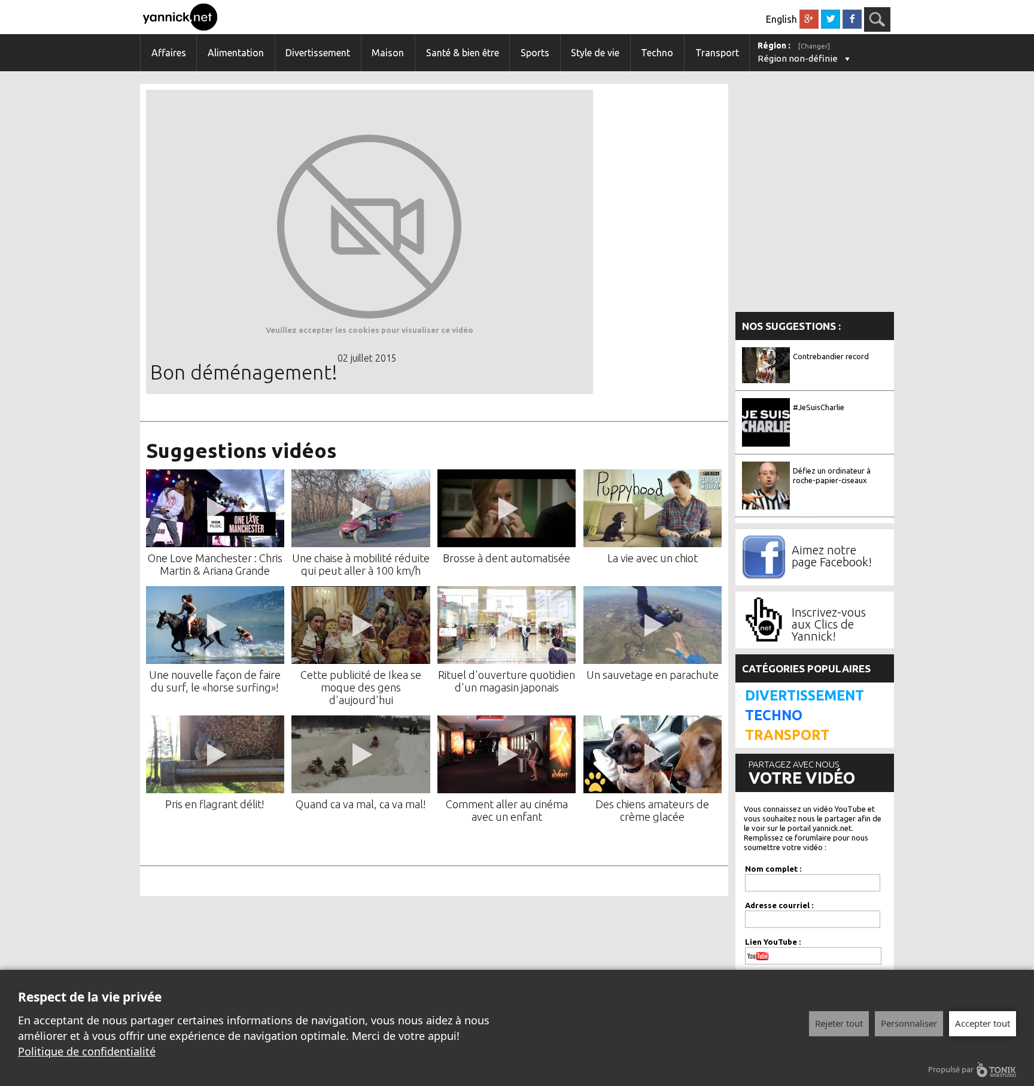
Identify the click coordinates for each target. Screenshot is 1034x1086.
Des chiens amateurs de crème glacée (652, 810)
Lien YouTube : (773, 942)
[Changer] (814, 46)
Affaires (168, 52)
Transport (717, 52)
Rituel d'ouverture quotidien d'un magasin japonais (506, 681)
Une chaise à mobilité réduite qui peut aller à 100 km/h (361, 564)
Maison (388, 52)
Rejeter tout (839, 1023)
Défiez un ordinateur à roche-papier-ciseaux (832, 475)
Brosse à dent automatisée (506, 558)
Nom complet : (773, 868)
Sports (535, 52)
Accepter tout (982, 1023)
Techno (657, 52)
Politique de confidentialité (87, 1051)
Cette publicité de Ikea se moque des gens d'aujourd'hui (360, 687)
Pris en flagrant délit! (214, 804)
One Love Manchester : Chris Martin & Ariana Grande (215, 564)
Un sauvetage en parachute (652, 675)
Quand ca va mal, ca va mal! (361, 804)
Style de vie (595, 52)
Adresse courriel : (779, 905)
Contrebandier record (831, 356)
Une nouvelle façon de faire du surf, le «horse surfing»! (215, 681)
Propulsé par (951, 1069)
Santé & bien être (462, 52)
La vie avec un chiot (652, 558)
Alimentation (236, 52)
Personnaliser (909, 1023)
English (781, 19)
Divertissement (317, 52)
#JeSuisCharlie (818, 407)
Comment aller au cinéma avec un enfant (507, 810)
